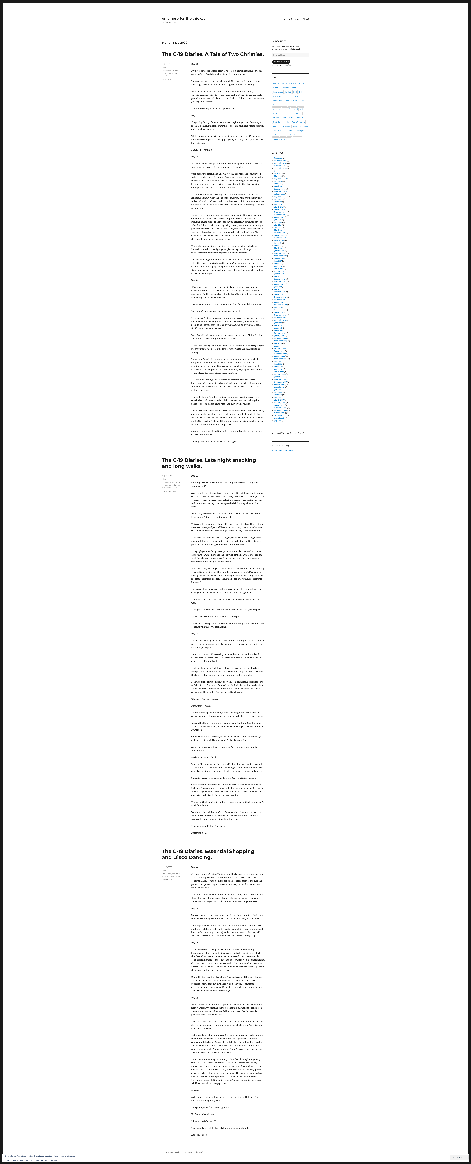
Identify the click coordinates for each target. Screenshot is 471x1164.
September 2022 (280, 168)
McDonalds (166, 488)
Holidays (276, 109)
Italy (302, 109)
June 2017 (278, 261)
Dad (295, 92)
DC (300, 92)
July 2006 (278, 421)
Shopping (179, 876)
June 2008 (278, 364)
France (300, 105)
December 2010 (280, 315)
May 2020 (278, 202)
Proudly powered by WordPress (195, 1152)
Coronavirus (166, 71)
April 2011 (278, 307)
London (287, 113)
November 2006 (280, 410)
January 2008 (279, 377)
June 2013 (278, 287)
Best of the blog (292, 19)
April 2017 (278, 266)
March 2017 (278, 269)
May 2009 (278, 343)
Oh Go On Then (281, 62)
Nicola (174, 488)
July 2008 (277, 361)
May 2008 (278, 367)
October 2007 (279, 385)
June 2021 (278, 181)
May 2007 (278, 395)
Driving (297, 96)
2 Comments (167, 79)
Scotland (286, 126)
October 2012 (279, 302)
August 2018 (279, 240)
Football (292, 105)
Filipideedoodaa (279, 105)
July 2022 (277, 171)
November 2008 (280, 354)
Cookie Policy (53, 1160)
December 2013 (280, 282)
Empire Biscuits (290, 100)
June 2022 (278, 173)
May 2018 (278, 246)
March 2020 (279, 207)
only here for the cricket (183, 18)
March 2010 (278, 330)
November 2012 (280, 300)
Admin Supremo (280, 83)
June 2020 (278, 199)
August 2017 (279, 258)
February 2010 (279, 333)
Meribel (276, 118)
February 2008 (280, 374)
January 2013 (279, 294)
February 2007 (280, 403)
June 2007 (278, 392)
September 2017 (280, 256)
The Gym (300, 131)
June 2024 (278, 158)
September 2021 (280, 179)
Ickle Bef (286, 109)
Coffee (293, 88)
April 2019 (278, 228)
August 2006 (279, 418)
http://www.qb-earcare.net (283, 451)
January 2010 (279, 336)
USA (289, 135)
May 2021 (278, 184)
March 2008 (279, 372)
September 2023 (280, 163)
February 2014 (279, 279)
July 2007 (277, 390)
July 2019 (277, 220)
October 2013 (279, 284)
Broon (275, 88)
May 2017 (278, 264)
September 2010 (280, 320)
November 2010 (280, 318)
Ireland (295, 109)
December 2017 (280, 253)
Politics (286, 122)
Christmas (285, 88)
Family (174, 73)
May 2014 (278, 276)
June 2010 (278, 323)
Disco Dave (176, 482)
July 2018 (277, 243)
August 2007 (279, 387)
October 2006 (279, 413)
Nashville (299, 118)
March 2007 (279, 400)
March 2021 (278, 186)
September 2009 (280, 341)
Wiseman (297, 135)
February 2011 (279, 310)
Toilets (275, 135)
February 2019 (279, 233)
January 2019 (279, 235)
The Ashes (277, 131)
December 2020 (280, 191)
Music (164, 876)
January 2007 (279, 405)
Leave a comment (169, 491)
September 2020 (280, 197)
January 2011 (279, 312)
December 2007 (280, 379)
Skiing (294, 126)
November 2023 (280, 161)
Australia (292, 83)
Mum (284, 118)
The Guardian (289, 131)
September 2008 (280, 359)
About (306, 19)
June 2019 (278, 222)
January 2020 (279, 210)
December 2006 (280, 408)
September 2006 (280, 415)
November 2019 (280, 215)
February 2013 (279, 292)
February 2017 (279, 271)
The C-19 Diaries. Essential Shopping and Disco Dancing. (208, 854)
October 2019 (279, 217)
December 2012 (280, 297)
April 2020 (278, 204)
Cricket (175, 71)
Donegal (288, 96)
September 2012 (280, 305)
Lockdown (166, 76)
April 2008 (278, 369)
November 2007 (280, 382)
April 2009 (278, 346)
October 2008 (279, 356)
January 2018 (279, 251)
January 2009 (279, 351)
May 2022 (278, 176)
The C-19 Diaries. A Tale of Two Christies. (213, 54)
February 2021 (279, 189)
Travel (283, 135)
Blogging (302, 83)
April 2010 (278, 328)
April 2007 (278, 397)
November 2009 (280, 338)
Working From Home (281, 139)
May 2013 (277, 289)
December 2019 (280, 212)
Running (170, 876)
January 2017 (279, 274)
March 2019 (279, 230)
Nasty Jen (277, 122)
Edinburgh (166, 73)
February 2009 (280, 349)
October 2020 (279, 194)
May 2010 (278, 325)
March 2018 (278, 248)
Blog (164, 67)
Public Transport (298, 122)
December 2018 (280, 238)
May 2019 (278, 225)
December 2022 (280, 166)
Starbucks (304, 126)
